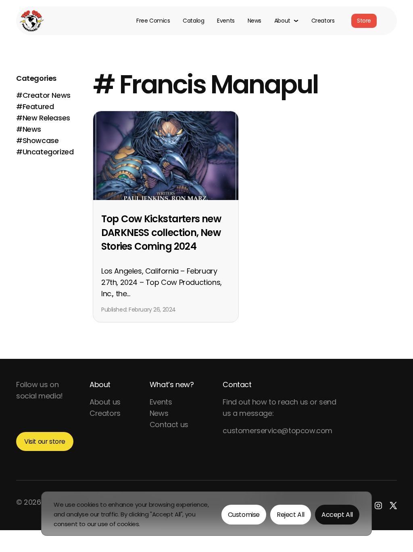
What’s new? (172, 384)
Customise (244, 514)
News (254, 21)
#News (28, 129)
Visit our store (44, 441)
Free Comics (153, 21)
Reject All (291, 514)
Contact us (169, 424)
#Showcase (37, 140)
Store (364, 21)
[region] (206, 513)
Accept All (337, 514)
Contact (237, 384)
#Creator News (43, 95)
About (100, 384)
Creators (323, 21)
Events (225, 21)
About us (105, 402)
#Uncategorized (44, 152)
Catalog (193, 21)
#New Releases (43, 118)
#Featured (35, 106)
